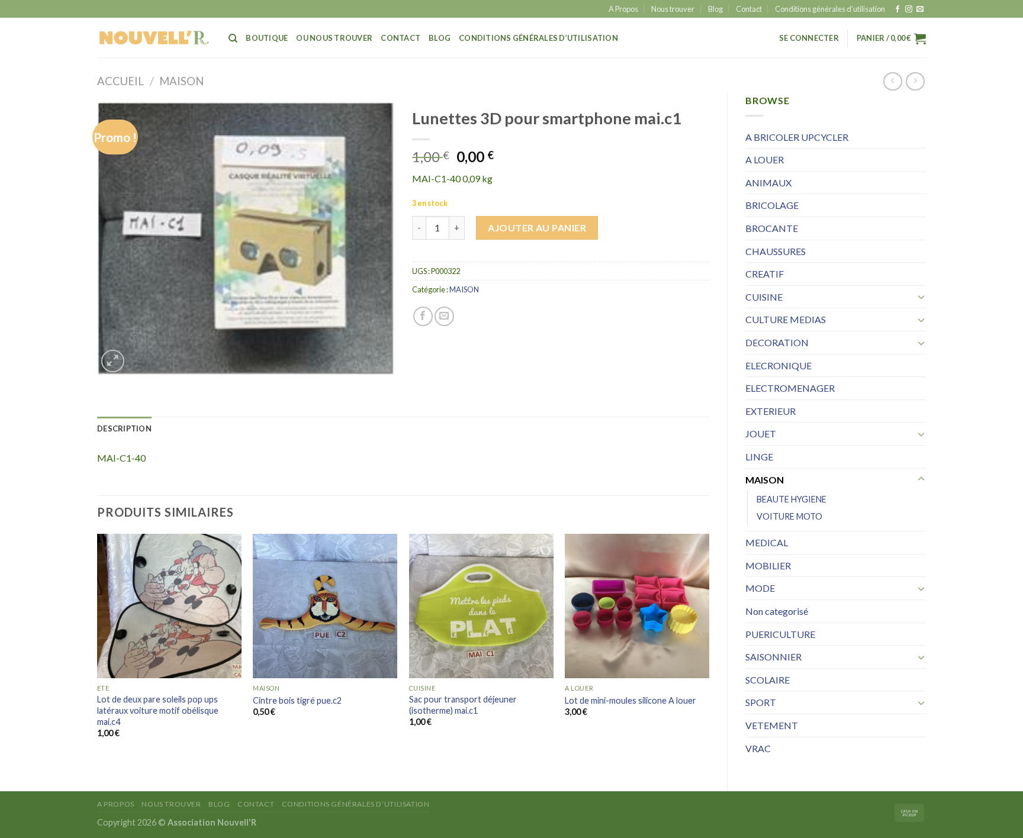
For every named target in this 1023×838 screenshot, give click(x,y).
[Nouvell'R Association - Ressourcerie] (154, 37)
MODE (760, 588)
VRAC (758, 748)
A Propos (623, 9)
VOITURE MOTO (789, 516)
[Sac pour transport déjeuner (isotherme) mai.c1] (481, 606)
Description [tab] (124, 428)
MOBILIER (768, 565)
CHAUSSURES (775, 251)
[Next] (709, 646)
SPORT (760, 702)
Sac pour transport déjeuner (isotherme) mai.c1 (463, 704)
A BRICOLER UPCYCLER (796, 137)
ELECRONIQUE (778, 365)
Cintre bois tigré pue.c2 (297, 700)
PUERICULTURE (780, 634)
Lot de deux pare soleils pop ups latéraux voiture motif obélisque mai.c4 (157, 710)
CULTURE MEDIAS (785, 319)
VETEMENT (771, 725)
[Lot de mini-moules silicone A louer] (637, 606)
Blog (715, 9)
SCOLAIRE (767, 679)
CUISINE (764, 296)
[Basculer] (921, 296)
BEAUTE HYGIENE (791, 499)
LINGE (759, 456)
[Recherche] (233, 38)
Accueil (120, 81)
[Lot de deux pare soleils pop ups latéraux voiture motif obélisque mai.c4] (169, 606)
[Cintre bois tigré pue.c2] (325, 606)
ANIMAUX (768, 182)
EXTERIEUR (770, 411)
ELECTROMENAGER (790, 388)
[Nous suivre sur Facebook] (897, 9)
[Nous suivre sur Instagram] (908, 9)
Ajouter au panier (537, 227)
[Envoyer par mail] (444, 316)
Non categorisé (776, 611)
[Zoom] (112, 361)
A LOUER (764, 159)
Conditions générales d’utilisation (830, 9)
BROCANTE (771, 228)
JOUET (760, 433)
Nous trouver (672, 9)
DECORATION (777, 342)
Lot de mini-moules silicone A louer (630, 700)
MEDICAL (766, 542)
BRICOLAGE (772, 205)
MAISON (181, 81)
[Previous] (98, 646)
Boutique (267, 38)
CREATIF (764, 273)
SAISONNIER (773, 656)
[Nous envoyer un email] (920, 9)
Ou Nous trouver (334, 38)
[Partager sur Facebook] (423, 316)
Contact (749, 9)
